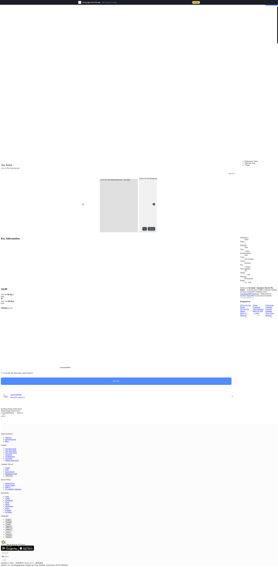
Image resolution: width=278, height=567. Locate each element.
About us (8, 437)
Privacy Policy (10, 485)
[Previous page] (83, 204)
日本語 (8, 524)
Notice (7, 468)
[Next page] (154, 204)
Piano (7, 497)
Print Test (9, 476)
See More (8, 512)
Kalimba (8, 510)
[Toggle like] (232, 396)
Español (8, 522)
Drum (7, 502)
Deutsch (8, 537)
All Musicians (10, 457)
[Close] (198, 2)
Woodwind (9, 506)
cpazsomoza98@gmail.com (249, 294)
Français (9, 535)
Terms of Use (9, 483)
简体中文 (9, 529)
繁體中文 (9, 527)
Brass (7, 508)
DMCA (8, 487)
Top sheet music (10, 449)
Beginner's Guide (11, 474)
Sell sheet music (10, 439)
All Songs (8, 455)
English (8, 520)
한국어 (8, 532)
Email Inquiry (10, 472)
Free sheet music (11, 451)
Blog (7, 441)
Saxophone (9, 500)
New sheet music (11, 453)
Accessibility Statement (13, 489)
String (7, 504)
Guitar (7, 498)
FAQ (7, 470)
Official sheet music (12, 460)
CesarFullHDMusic (247, 298)
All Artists (8, 458)
